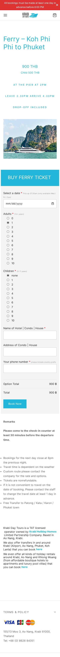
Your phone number (29, 361)
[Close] (57, 5)
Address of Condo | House (20, 345)
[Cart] (55, 15)
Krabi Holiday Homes (42, 531)
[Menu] (5, 15)
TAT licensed (38, 528)
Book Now (15, 403)
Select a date (29, 194)
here (39, 549)
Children (15, 271)
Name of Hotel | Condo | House (24, 328)
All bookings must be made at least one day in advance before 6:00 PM (30, 4)
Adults (13, 213)
